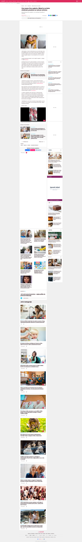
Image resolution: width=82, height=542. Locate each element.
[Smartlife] (50, 535)
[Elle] (47, 535)
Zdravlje (25, 145)
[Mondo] (27, 535)
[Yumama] (3, 1)
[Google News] (44, 539)
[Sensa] (44, 535)
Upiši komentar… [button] (26, 298)
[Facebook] (38, 539)
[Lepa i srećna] (41, 535)
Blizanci (29, 145)
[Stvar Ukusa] (37, 535)
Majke (22, 145)
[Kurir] (30, 535)
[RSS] (42, 539)
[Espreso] (34, 535)
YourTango (33, 90)
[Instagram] (40, 539)
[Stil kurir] (52, 535)
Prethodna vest (25, 141)
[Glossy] (55, 535)
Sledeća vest (41, 141)
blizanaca (26, 59)
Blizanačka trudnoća (34, 145)
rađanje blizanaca (40, 83)
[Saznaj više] (61, 150)
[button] (44, 15)
